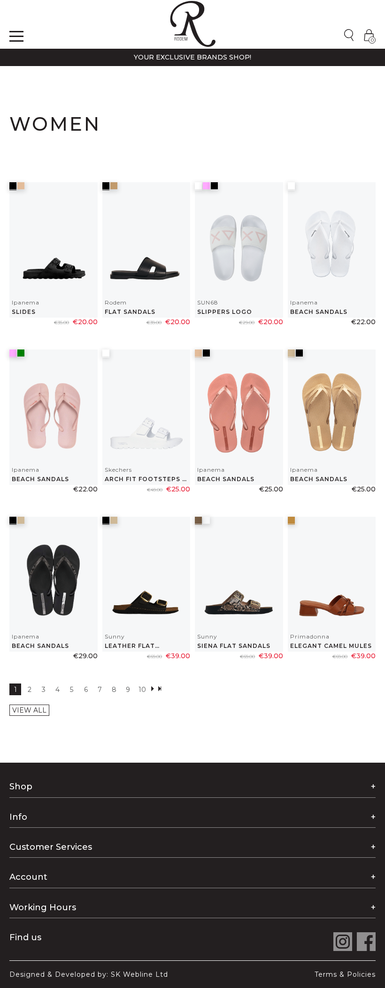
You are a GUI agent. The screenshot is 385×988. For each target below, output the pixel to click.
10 (142, 689)
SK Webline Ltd (139, 974)
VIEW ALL (29, 710)
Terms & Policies (345, 974)
